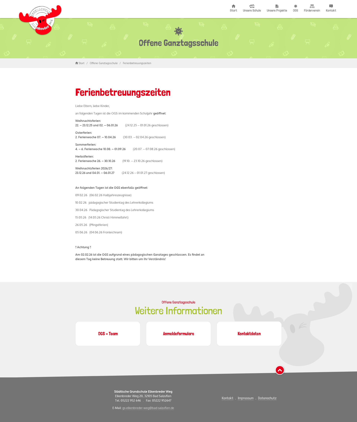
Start (233, 10)
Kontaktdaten (249, 333)
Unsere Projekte (277, 10)
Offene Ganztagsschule (104, 63)
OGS (295, 10)
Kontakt (331, 10)
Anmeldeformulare (178, 333)
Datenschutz (267, 398)
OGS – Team (108, 333)
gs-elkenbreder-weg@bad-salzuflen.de (148, 408)
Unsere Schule (252, 10)
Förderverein (312, 10)
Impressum (246, 398)
